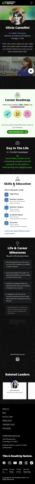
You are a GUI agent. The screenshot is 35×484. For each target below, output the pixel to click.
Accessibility (6, 428)
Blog (4, 413)
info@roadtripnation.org (11, 436)
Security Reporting (27, 470)
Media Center (7, 420)
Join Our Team (7, 416)
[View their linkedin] (17, 359)
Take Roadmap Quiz (15, 132)
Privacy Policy (11, 470)
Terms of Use (18, 470)
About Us (5, 409)
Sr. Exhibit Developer (17, 33)
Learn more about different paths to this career (17, 232)
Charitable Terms (8, 424)
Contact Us (5, 470)
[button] (31, 71)
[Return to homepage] (8, 2)
